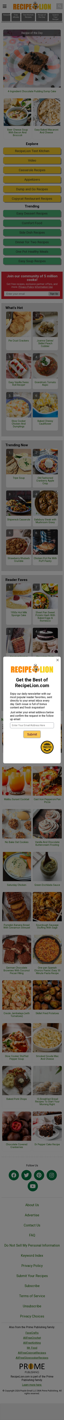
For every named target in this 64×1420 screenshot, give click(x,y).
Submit (32, 734)
